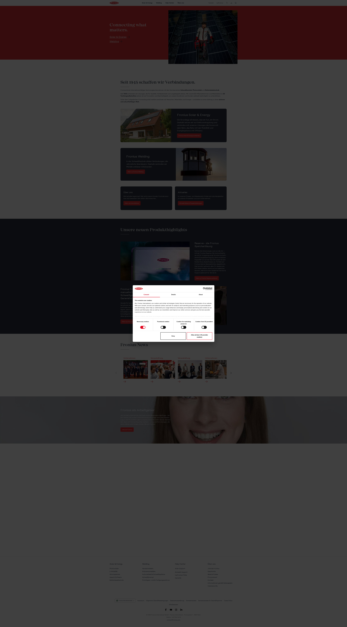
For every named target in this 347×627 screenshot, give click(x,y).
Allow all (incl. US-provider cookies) (199, 336)
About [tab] (201, 294)
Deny (173, 336)
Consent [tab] (146, 294)
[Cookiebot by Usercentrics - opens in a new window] (204, 288)
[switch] (163, 327)
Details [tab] (173, 294)
